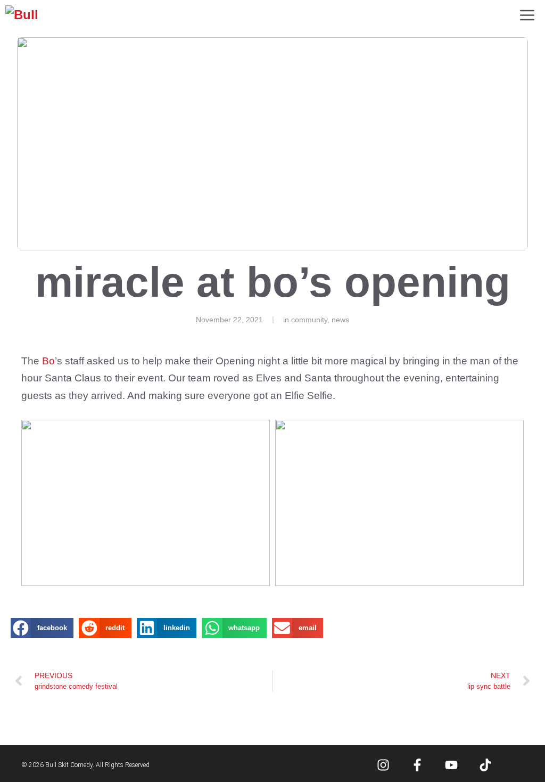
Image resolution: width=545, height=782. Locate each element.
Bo (48, 360)
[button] (42, 628)
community (309, 319)
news (340, 319)
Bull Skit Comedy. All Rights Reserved (97, 765)
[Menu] (527, 16)
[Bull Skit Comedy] (30, 16)
